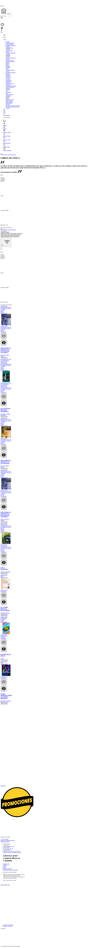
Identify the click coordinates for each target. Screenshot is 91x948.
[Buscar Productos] (2, 17)
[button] (15, 31)
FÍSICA (14, 154)
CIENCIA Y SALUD (7, 154)
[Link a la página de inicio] (1, 154)
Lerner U (9, 13)
